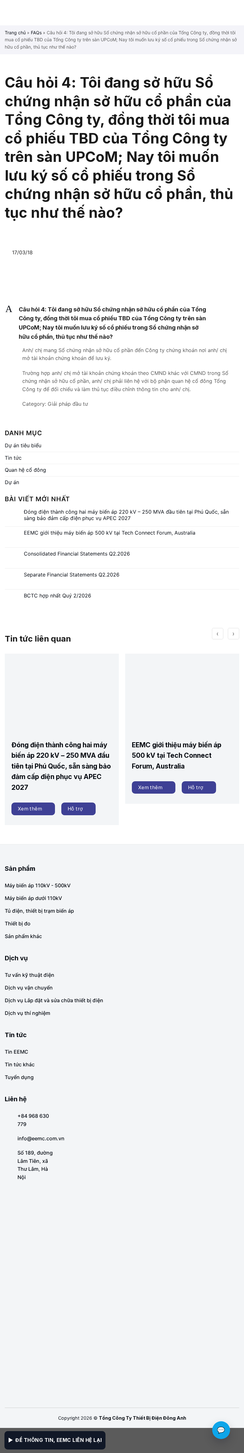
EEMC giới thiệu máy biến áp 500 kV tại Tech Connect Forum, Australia (109, 533)
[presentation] (217, 633)
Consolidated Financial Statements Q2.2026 (77, 554)
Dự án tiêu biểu (23, 445)
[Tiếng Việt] (226, 13)
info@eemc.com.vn (40, 1138)
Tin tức (13, 458)
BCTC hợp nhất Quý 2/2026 (57, 596)
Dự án (12, 482)
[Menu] (9, 13)
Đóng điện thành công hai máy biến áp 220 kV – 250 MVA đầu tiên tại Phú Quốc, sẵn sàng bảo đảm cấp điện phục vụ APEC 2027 (126, 515)
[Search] (236, 12)
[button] (122, 323)
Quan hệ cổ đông (25, 470)
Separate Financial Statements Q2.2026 (71, 575)
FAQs (36, 32)
